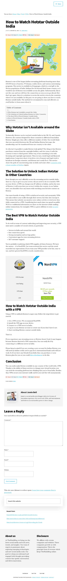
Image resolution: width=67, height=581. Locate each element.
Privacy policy (36, 577)
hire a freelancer (36, 355)
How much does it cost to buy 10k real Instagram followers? (26, 518)
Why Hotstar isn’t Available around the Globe (22, 112)
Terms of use (44, 577)
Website (6, 470)
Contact (51, 577)
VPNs (14, 381)
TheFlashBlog (16, 5)
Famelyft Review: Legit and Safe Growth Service (22, 515)
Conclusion (11, 120)
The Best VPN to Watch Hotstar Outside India (23, 116)
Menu (59, 4)
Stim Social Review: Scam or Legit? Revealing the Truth (24, 522)
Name (6, 450)
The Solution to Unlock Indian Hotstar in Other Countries (27, 114)
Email (6, 460)
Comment (7, 420)
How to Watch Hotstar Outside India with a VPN (23, 118)
